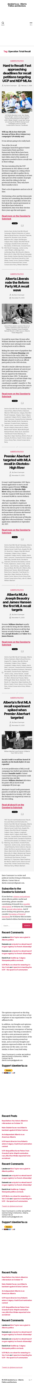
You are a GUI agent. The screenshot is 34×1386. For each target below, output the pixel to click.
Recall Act (22, 258)
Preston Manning (17, 434)
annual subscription (14, 909)
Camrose (11, 419)
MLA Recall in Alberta (22, 252)
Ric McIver (13, 438)
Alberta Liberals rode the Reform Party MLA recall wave (17, 284)
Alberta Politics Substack (21, 411)
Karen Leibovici (20, 847)
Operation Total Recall (11, 258)
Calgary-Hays (20, 415)
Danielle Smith (16, 244)
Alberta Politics (17, 61)
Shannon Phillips (23, 260)
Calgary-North (16, 417)
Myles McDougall (23, 429)
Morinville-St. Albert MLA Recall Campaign (17, 254)
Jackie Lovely (23, 248)
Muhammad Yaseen (10, 429)
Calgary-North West (20, 834)
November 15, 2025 (18, 475)
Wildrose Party (9, 866)
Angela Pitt (7, 237)
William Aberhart (22, 264)
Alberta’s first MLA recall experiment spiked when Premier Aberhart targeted (17, 710)
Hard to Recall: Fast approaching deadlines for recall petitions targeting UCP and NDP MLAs (16, 73)
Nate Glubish (8, 256)
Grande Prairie (15, 423)
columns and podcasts (21, 897)
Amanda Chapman (25, 235)
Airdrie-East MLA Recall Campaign (15, 409)
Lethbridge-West (9, 252)
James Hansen (18, 674)
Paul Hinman (16, 857)
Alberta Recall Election (11, 235)
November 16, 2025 (18, 298)
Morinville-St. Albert (21, 427)
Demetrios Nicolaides (18, 562)
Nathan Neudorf (18, 256)
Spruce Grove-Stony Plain (22, 576)
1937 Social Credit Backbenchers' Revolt (17, 820)
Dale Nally (7, 421)
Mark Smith (12, 851)
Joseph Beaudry (24, 566)
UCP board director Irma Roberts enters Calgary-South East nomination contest (17, 1143)
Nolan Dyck (27, 256)
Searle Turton (13, 260)
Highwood (24, 423)
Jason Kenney (14, 566)
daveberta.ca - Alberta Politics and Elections (17, 5)
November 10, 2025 (18, 725)
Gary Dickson (15, 843)
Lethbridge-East (19, 250)
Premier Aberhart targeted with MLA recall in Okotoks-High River (17, 462)
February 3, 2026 (26, 85)
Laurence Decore (19, 425)
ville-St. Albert (26, 578)
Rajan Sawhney (16, 436)
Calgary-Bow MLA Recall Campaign (15, 830)
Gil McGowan (16, 246)
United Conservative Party (12, 578)
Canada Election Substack (23, 419)
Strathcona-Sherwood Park (13, 262)
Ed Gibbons (22, 841)
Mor (29, 568)
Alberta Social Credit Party (12, 549)
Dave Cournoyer (11, 85)
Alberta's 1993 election (11, 413)
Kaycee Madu (8, 568)
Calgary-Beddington (20, 239)
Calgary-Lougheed (20, 832)
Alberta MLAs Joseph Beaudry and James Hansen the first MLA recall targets (17, 602)
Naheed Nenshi (9, 432)
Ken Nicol (12, 849)
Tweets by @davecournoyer (12, 1206)
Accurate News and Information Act (15, 822)
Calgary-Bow (8, 241)
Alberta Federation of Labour (21, 233)
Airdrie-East (8, 231)
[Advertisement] (17, 28)
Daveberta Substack (17, 669)
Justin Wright (8, 250)
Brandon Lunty (16, 237)
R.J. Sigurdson (13, 682)
